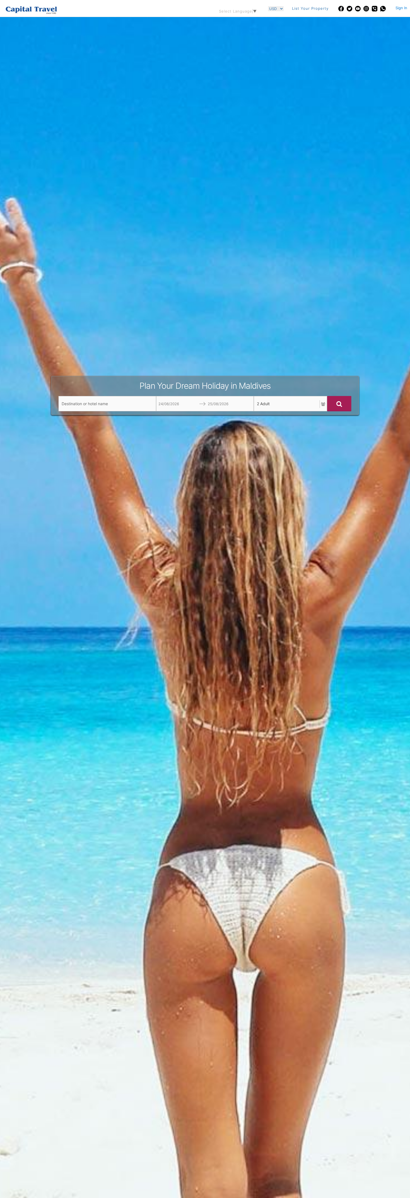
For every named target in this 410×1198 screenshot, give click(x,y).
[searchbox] (107, 403)
